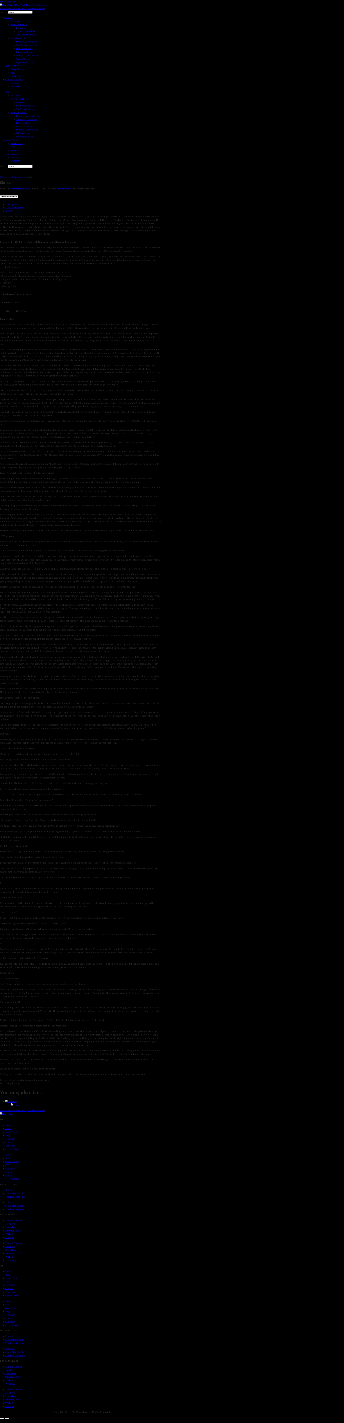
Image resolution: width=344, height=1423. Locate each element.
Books (8, 17)
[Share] (6, 1418)
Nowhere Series (24, 48)
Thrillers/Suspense (26, 34)
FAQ (13, 72)
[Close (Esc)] (8, 1418)
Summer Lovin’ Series (27, 55)
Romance (21, 27)
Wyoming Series (24, 62)
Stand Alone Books (25, 31)
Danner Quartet (13, 1220)
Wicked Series (23, 59)
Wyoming (10, 1237)
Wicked (9, 1234)
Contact (15, 83)
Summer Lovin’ (13, 1230)
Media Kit (16, 76)
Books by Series (19, 38)
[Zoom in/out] (1, 1418)
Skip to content (8, 1)
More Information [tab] (14, 207)
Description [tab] (11, 204)
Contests (15, 86)
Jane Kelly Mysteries (26, 45)
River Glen (10, 1227)
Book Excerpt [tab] (12, 211)
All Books (15, 21)
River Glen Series (24, 52)
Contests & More (14, 79)
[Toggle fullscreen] (3, 1418)
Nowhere (10, 1223)
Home (8, 1125)
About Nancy (12, 65)
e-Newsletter (12, 1149)
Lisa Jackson (64, 188)
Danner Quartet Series (28, 41)
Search (3, 12)
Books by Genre (19, 24)
